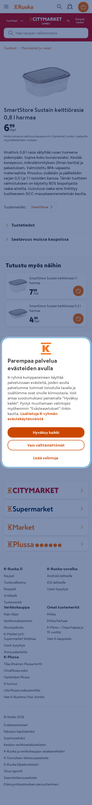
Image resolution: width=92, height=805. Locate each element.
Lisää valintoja (45, 458)
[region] (46, 402)
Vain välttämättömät (46, 445)
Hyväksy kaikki (46, 432)
